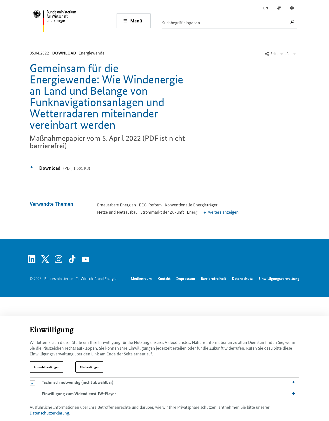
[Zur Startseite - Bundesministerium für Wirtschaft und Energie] (74, 20)
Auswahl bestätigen (46, 367)
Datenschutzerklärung (49, 412)
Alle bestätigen (89, 367)
